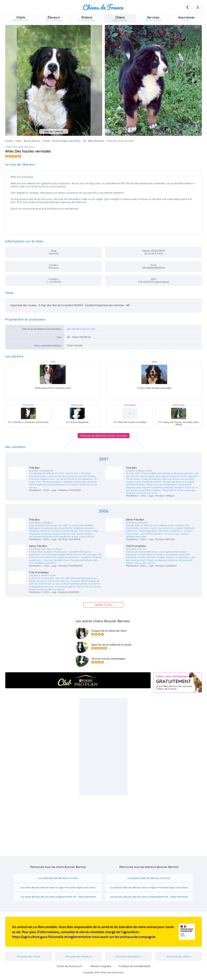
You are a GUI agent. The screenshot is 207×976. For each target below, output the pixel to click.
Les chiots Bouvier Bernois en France (58, 878)
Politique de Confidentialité (134, 966)
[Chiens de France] (103, 7)
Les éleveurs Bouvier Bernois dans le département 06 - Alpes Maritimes (149, 896)
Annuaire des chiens (178, 956)
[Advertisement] (103, 746)
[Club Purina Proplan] (78, 680)
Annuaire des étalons (128, 956)
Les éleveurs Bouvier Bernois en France (149, 878)
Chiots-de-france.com (69, 966)
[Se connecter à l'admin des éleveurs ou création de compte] (198, 7)
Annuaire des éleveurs (78, 956)
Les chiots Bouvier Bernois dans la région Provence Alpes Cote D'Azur (58, 887)
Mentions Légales (100, 966)
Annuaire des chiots (28, 956)
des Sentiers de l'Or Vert (81, 328)
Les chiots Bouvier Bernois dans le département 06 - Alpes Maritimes (58, 896)
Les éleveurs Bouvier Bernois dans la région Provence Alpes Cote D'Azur (149, 887)
